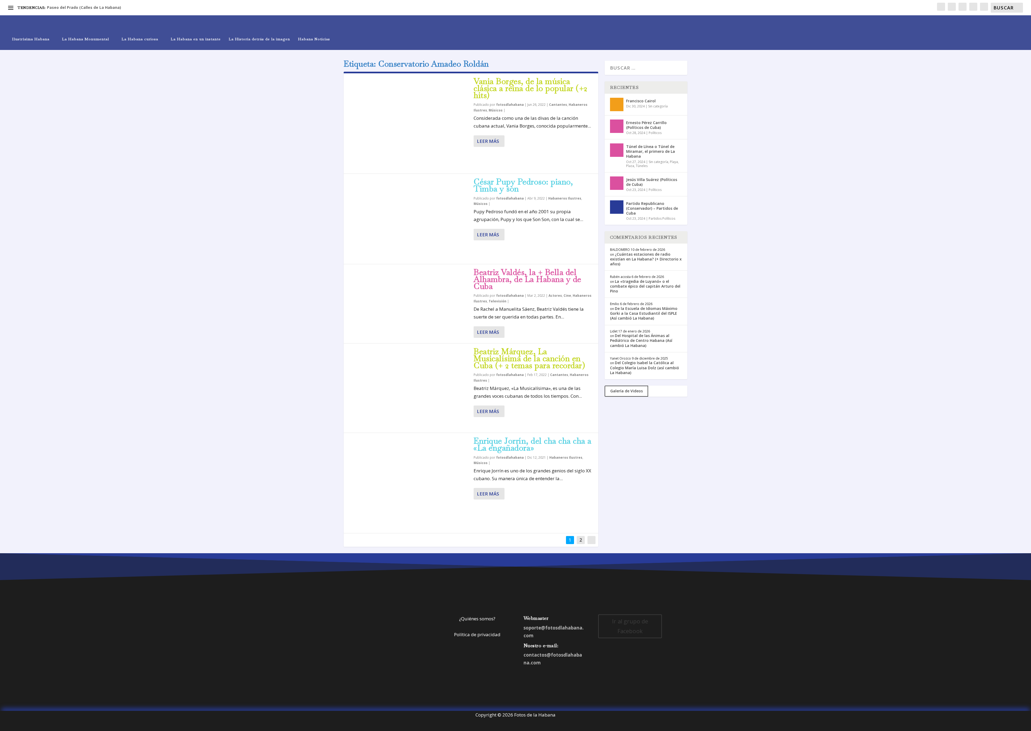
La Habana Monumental (85, 39)
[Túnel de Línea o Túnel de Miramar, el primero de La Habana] (616, 150)
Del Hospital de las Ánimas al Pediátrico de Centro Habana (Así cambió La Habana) (641, 340)
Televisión (497, 301)
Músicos (496, 110)
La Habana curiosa (140, 39)
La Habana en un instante (196, 39)
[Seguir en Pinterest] (636, 650)
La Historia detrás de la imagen (259, 39)
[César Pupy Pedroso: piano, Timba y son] (408, 219)
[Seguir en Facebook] (604, 650)
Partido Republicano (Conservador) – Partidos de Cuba (652, 208)
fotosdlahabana (510, 104)
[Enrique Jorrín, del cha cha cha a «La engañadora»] (408, 483)
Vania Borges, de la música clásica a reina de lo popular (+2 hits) (530, 88)
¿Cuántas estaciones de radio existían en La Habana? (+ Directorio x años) (646, 259)
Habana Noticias (314, 39)
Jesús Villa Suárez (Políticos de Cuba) (651, 182)
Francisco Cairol (641, 100)
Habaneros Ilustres (564, 198)
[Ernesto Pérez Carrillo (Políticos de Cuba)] (616, 126)
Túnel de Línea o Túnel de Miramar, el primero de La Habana (650, 151)
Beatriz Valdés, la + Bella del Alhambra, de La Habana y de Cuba (527, 279)
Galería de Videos (626, 390)
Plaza (630, 166)
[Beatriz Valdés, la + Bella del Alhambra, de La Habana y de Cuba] (408, 303)
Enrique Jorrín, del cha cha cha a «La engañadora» (532, 444)
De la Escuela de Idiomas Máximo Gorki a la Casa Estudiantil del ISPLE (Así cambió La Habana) (643, 313)
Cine (567, 295)
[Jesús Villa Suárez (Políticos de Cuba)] (616, 183)
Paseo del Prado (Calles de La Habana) (84, 7)
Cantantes (558, 104)
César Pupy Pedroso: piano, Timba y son (523, 185)
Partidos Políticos (662, 218)
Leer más (488, 141)
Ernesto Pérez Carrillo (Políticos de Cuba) (646, 125)
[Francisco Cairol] (616, 104)
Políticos (655, 133)
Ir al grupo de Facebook (630, 626)
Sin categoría (658, 106)
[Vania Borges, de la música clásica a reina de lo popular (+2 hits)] (408, 123)
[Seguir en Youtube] (647, 650)
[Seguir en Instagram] (625, 650)
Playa (674, 162)
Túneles (642, 166)
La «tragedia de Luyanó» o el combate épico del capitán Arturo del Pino (645, 286)
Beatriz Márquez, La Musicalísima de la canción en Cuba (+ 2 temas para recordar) (529, 358)
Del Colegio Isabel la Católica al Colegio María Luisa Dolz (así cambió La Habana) (644, 367)
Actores (555, 295)
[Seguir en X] (615, 650)
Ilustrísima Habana (30, 39)
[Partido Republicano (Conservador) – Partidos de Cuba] (616, 207)
